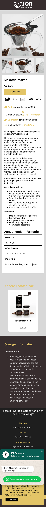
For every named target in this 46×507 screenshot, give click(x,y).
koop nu (15, 91)
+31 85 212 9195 (23, 436)
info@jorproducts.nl (23, 427)
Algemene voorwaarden (23, 446)
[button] (42, 451)
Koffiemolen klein (23, 320)
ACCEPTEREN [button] (11, 499)
